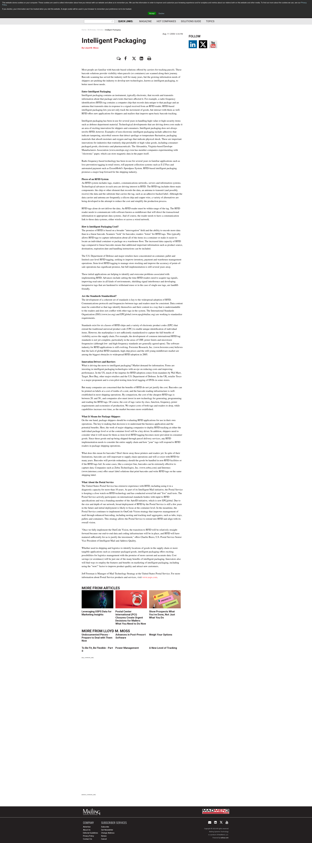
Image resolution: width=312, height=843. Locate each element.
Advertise (87, 827)
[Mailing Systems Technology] (92, 811)
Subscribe (105, 827)
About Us (86, 830)
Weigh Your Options (160, 634)
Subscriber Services (114, 822)
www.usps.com (149, 577)
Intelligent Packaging (114, 40)
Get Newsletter (107, 830)
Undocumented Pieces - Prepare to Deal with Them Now (97, 637)
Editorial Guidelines (90, 833)
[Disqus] (132, 694)
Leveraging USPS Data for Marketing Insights (97, 613)
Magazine (145, 21)
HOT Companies (166, 21)
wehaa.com (225, 838)
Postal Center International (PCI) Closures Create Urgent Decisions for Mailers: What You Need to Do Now (130, 617)
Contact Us (87, 839)
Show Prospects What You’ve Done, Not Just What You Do (162, 614)
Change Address (107, 833)
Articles (111, 588)
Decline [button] (161, 13)
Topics (210, 21)
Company (88, 822)
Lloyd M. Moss (91, 48)
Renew (104, 836)
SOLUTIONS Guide (191, 21)
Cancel (104, 839)
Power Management (127, 647)
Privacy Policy (88, 836)
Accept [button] (152, 13)
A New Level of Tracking (163, 647)
